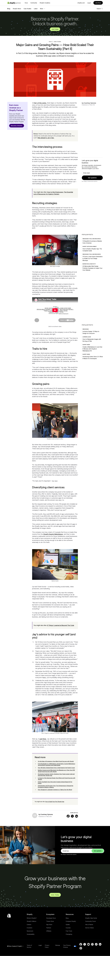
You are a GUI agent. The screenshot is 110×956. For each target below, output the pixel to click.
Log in (89, 3)
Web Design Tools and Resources (92, 238)
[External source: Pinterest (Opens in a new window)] (80, 948)
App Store (49, 924)
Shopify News (17, 8)
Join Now (98, 3)
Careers (29, 924)
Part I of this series (40, 103)
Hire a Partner (89, 924)
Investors (29, 928)
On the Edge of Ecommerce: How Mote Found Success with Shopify (56, 761)
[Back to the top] (9, 916)
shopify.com (81, 3)
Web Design (86, 329)
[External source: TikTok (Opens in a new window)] (96, 944)
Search (99, 8)
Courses (68, 928)
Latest (35, 8)
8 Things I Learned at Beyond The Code (60, 625)
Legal (40, 945)
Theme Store (50, 921)
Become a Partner (16, 125)
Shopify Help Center (91, 918)
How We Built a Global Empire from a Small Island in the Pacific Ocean (56, 767)
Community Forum (90, 921)
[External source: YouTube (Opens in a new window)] (88, 944)
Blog (8, 8)
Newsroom (30, 931)
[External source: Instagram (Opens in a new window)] (92, 944)
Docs (26, 3)
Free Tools (69, 931)
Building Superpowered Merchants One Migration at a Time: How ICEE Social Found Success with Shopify (56, 770)
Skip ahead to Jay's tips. (46, 138)
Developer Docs (51, 918)
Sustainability (30, 934)
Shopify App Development (90, 246)
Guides (68, 924)
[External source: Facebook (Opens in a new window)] (68, 816)
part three (43, 739)
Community (33, 3)
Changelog (69, 934)
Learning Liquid (87, 336)
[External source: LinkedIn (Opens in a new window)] (76, 816)
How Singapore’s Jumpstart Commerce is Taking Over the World (55, 789)
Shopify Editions (31, 921)
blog (50, 41)
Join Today (55, 29)
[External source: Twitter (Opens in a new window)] (72, 816)
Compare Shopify (71, 921)
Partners (48, 928)
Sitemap (57, 945)
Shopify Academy (45, 3)
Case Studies (27, 8)
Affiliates (48, 931)
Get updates (92, 178)
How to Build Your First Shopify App (54, 801)
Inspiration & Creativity (89, 264)
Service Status (89, 928)
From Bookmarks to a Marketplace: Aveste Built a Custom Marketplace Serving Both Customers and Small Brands (56, 764)
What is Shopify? (32, 918)
